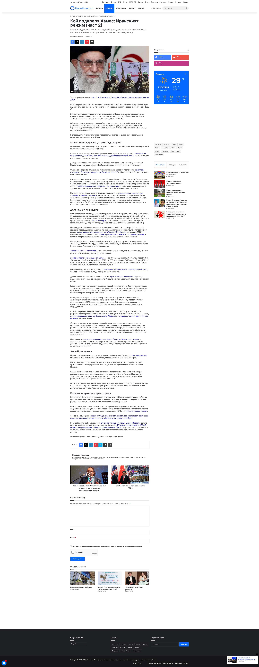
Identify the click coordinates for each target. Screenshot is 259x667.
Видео (185, 2)
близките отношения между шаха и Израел (120, 423)
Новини (109, 8)
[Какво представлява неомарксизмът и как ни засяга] (159, 193)
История (178, 2)
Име (72, 529)
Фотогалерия (159, 154)
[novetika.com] (82, 8)
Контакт (185, 663)
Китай (125, 2)
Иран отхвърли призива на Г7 (123, 276)
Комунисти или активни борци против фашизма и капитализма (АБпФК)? (176, 214)
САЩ (119, 2)
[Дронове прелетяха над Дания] (82, 578)
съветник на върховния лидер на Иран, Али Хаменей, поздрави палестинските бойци (108, 154)
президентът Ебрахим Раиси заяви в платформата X (125, 269)
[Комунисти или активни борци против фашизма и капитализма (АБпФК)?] (159, 214)
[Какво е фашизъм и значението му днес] (159, 184)
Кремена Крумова (77, 36)
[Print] (110, 445)
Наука (141, 8)
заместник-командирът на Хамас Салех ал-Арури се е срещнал (111, 339)
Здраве (140, 2)
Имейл (73, 538)
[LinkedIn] (82, 42)
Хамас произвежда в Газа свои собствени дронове (121, 234)
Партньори (178, 663)
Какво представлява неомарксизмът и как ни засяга (175, 192)
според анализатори (138, 355)
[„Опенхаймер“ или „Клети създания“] (137, 578)
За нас (171, 663)
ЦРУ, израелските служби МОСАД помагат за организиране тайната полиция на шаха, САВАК (108, 426)
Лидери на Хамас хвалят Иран (83, 251)
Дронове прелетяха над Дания (81, 587)
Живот (132, 8)
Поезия (170, 2)
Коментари (121, 8)
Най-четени (160, 165)
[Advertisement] (171, 29)
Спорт (147, 2)
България (105, 2)
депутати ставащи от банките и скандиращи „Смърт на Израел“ (107, 171)
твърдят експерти (98, 220)
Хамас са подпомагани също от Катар (87, 258)
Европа (113, 2)
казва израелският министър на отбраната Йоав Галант (101, 232)
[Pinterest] (87, 42)
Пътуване (154, 2)
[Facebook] (73, 42)
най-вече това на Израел (136, 411)
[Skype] (100, 445)
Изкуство (163, 2)
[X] (77, 42)
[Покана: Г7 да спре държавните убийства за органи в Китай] (110, 578)
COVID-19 (132, 2)
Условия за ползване (161, 663)
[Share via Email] (92, 42)
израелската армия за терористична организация (98, 186)
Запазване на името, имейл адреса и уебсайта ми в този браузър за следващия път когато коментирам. (107, 546)
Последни (171, 165)
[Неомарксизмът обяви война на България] (159, 175)
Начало (99, 8)
